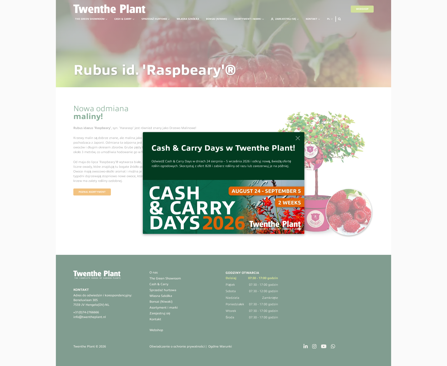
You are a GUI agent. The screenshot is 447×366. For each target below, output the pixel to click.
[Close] (298, 138)
